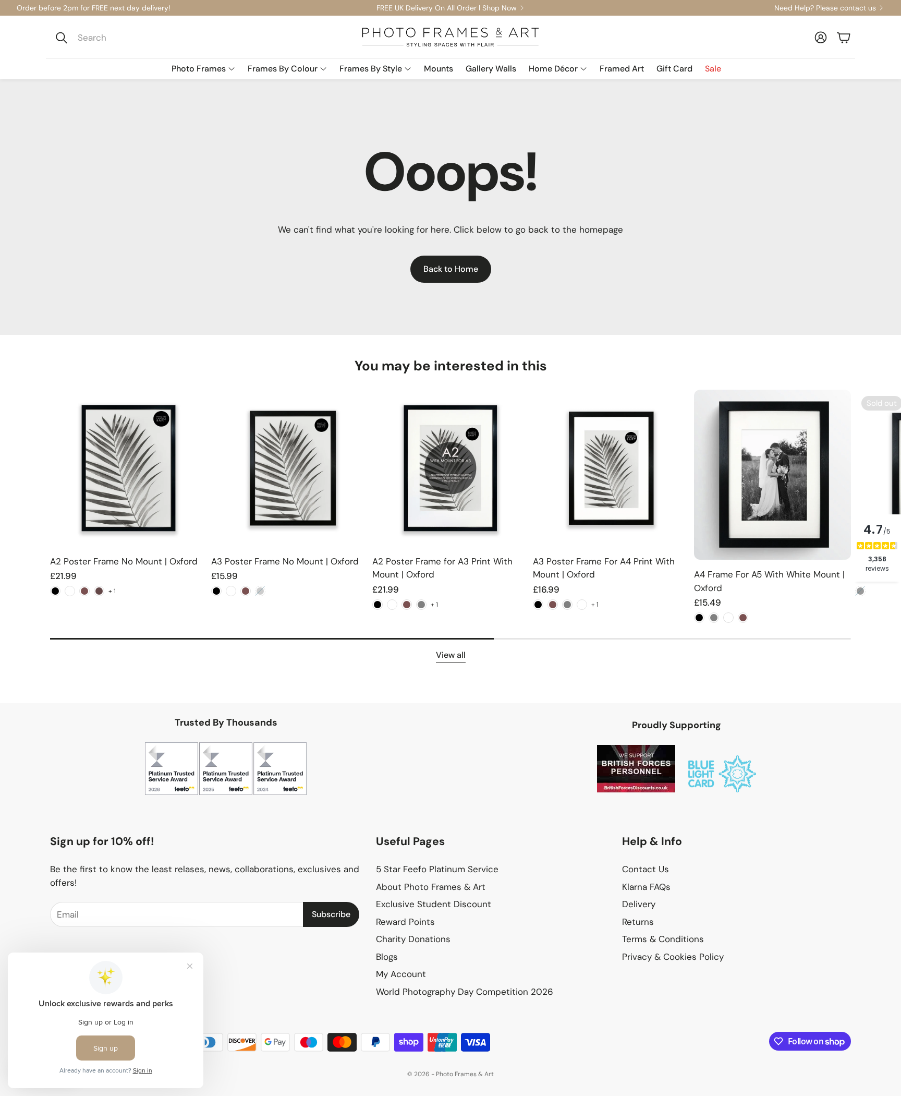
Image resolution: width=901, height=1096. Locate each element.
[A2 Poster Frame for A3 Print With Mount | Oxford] (450, 468)
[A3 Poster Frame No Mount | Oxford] (289, 468)
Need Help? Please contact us (825, 7)
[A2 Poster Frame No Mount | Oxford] (128, 468)
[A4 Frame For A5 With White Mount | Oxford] (772, 475)
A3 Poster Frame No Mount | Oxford (285, 561)
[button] (120, 37)
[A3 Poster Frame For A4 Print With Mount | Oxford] (611, 468)
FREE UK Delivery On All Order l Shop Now (446, 7)
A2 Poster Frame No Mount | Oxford (124, 561)
